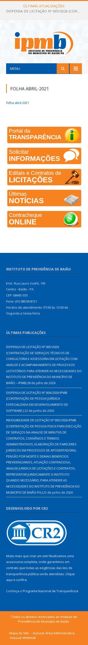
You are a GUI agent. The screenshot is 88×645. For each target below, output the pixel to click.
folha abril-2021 (17, 103)
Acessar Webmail (23, 638)
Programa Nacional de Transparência (50, 591)
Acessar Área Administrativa (54, 633)
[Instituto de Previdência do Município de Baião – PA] (44, 42)
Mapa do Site (19, 633)
